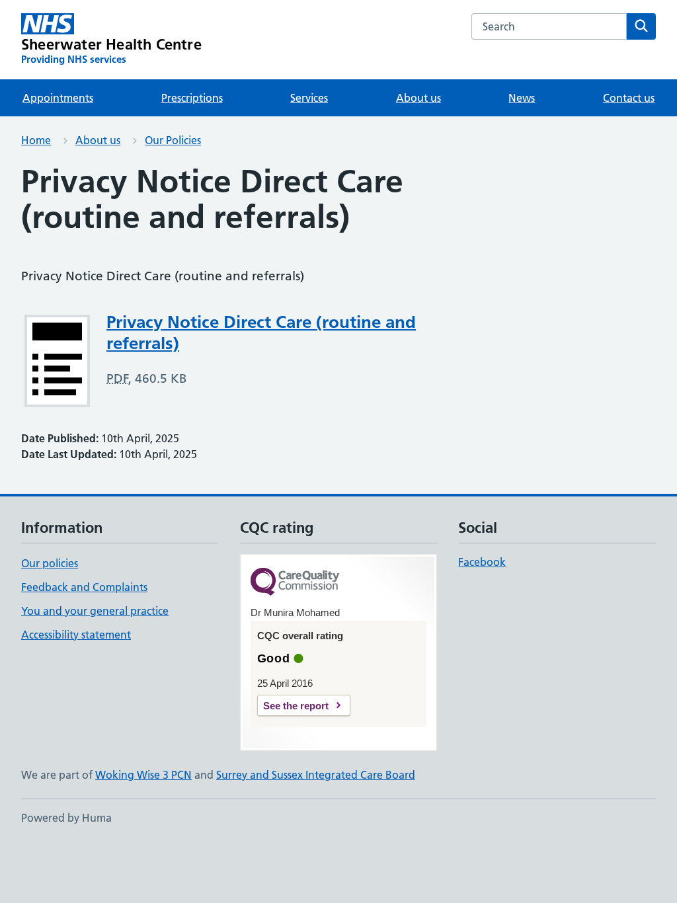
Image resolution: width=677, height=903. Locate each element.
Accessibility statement (76, 634)
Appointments (57, 97)
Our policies (49, 563)
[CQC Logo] (295, 583)
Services (309, 97)
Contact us (629, 97)
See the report (296, 705)
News (521, 97)
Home (36, 140)
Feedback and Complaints (84, 587)
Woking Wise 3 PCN (143, 774)
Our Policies (173, 140)
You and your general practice (95, 610)
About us (418, 97)
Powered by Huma (66, 817)
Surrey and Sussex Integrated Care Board (315, 774)
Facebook (482, 562)
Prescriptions (192, 97)
